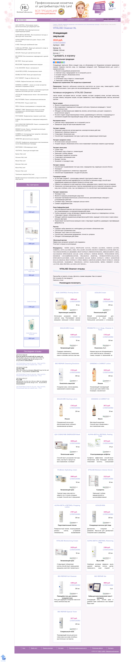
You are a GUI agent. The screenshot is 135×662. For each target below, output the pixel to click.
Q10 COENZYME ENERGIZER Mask (67, 434)
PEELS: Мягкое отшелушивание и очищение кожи (30, 106)
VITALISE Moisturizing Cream (67, 541)
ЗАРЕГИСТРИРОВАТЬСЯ (111, 20)
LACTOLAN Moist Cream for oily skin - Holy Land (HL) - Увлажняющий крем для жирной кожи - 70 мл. (31, 364)
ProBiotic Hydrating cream (67, 470)
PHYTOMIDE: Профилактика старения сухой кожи (30, 116)
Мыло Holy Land (20, 167)
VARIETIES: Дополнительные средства (27, 139)
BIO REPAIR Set (100, 576)
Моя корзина (112, 8)
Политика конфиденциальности (78, 648)
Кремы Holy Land (20, 154)
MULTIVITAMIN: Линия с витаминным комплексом (30, 99)
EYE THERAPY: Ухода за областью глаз (27, 78)
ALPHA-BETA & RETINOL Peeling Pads (100, 435)
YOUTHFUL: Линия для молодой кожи (26, 150)
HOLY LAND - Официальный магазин (23, 5)
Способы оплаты (57, 20)
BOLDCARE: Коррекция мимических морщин (29, 64)
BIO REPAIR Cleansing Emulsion (67, 363)
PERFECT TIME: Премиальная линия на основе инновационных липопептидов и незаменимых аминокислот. (29, 111)
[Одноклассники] (56, 62)
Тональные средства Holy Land (24, 174)
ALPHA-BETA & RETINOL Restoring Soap (100, 541)
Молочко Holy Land (21, 164)
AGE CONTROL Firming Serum (67, 293)
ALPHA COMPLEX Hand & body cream (31, 270)
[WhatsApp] (62, 62)
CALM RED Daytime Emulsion (31, 333)
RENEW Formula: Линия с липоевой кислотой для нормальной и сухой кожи (30, 129)
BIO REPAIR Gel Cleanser (67, 576)
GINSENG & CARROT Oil (100, 399)
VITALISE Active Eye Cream (31, 239)
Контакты (110, 648)
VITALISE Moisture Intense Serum (100, 470)
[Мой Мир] (58, 62)
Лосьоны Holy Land (21, 157)
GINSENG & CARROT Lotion (100, 363)
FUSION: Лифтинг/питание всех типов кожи (28, 81)
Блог (24, 648)
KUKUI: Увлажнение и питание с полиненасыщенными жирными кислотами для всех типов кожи (31, 90)
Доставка (92, 20)
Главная (55, 24)
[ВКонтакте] (54, 62)
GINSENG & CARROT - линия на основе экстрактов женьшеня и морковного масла (30, 85)
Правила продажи (48, 648)
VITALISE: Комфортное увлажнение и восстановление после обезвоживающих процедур (78, 24)
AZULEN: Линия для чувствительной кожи (27, 53)
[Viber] (60, 62)
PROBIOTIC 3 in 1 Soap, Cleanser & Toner (100, 329)
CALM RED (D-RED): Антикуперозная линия (28, 71)
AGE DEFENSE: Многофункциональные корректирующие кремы (27, 30)
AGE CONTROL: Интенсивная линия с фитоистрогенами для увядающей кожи (27, 25)
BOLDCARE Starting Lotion (67, 399)
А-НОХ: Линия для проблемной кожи (26, 44)
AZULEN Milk (100, 505)
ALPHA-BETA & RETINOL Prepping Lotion (67, 506)
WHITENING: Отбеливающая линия (26, 147)
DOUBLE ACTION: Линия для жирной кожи (28, 74)
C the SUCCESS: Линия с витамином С (27, 68)
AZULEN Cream (100, 293)
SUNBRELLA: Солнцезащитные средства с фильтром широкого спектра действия (31, 134)
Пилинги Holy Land (21, 171)
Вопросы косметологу (76, 20)
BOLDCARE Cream (67, 328)
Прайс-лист (34, 648)
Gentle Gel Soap (31, 301)
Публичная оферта (97, 648)
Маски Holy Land (20, 160)
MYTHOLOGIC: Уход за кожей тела (25, 103)
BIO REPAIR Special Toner (67, 612)
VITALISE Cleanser (31, 206)
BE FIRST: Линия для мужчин (24, 61)
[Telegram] (64, 62)
